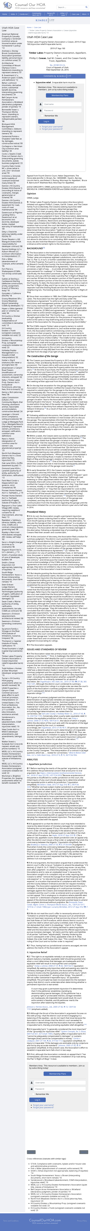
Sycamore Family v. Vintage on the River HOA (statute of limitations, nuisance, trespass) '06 (11, 633)
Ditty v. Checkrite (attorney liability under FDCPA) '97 (12, 234)
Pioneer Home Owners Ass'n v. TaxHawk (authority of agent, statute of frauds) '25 (12, 499)
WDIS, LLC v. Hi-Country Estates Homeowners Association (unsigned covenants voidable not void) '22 (12, 768)
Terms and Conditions (11, 1221)
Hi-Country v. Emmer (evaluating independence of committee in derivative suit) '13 (12, 320)
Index (13, 14)
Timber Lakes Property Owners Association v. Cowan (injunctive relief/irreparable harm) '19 (12, 661)
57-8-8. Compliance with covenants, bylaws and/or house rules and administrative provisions (58, 1165)
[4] (45, 408)
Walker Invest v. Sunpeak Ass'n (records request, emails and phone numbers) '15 (12, 745)
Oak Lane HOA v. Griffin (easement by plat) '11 (12, 464)
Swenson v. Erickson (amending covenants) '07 (12, 623)
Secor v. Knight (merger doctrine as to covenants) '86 (12, 544)
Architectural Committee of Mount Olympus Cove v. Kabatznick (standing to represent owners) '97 (12, 68)
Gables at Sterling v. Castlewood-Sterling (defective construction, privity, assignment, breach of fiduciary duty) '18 (12, 285)
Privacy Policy (82, 1221)
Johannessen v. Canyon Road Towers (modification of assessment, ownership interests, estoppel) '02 (12, 372)
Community (36, 14)
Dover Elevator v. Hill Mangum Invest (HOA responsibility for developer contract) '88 (12, 242)
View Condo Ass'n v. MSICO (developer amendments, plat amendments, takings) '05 (12, 734)
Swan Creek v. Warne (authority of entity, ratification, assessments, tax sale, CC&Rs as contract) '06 (12, 606)
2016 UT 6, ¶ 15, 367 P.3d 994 (56, 753)
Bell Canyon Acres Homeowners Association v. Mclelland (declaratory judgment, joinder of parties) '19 (12, 102)
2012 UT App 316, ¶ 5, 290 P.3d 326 (53, 785)
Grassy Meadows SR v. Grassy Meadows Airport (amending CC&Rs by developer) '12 (12, 302)
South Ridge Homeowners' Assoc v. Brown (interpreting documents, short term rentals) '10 (12, 577)
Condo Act (24, 14)
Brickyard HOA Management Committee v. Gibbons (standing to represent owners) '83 (12, 129)
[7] (74, 465)
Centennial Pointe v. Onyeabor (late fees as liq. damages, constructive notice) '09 (12, 140)
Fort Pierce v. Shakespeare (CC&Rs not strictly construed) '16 (12, 272)
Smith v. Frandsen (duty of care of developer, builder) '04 (12, 557)
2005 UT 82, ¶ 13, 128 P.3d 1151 (51, 1008)
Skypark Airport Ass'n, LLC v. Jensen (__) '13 (11, 551)
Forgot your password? (52, 129)
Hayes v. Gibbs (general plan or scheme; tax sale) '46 (12, 310)
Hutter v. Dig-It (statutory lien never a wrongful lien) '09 (11, 362)
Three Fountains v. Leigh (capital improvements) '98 (12, 650)
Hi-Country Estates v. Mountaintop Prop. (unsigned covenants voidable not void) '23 (12, 343)
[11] (48, 655)
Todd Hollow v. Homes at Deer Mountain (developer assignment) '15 (12, 671)
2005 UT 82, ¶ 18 (70, 1045)
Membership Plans (60, 95)
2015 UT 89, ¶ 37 (53, 727)
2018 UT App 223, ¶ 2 (64, 835)
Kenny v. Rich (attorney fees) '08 (12, 393)
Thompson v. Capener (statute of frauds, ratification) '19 (11, 643)
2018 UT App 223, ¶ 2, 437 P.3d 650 (54, 774)
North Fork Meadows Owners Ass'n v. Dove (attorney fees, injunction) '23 (11, 456)
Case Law (75, 14)
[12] (43, 693)
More (84, 14)
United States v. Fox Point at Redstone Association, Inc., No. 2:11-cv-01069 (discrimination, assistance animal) (11, 708)
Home (4, 14)
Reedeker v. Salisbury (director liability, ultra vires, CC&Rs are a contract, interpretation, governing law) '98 (12, 525)
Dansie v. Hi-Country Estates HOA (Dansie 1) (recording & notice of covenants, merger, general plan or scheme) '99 (12, 192)
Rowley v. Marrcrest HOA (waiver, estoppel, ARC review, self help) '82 (12, 535)
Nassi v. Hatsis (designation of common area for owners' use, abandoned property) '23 (11, 444)
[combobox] (69, 7)
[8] (65, 495)
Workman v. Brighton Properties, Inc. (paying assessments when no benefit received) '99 (12, 779)
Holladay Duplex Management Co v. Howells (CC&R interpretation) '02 (10, 353)
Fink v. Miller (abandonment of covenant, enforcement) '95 (12, 262)
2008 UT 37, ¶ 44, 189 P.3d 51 (54, 966)
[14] (85, 1024)
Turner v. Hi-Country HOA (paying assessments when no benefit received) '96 (12, 681)
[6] (51, 461)
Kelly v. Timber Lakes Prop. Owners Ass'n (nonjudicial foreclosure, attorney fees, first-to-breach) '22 (12, 384)
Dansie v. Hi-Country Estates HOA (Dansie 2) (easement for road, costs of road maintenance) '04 (12, 205)
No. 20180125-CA (57, 65)
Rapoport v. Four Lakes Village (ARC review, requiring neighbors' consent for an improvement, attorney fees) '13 (12, 511)
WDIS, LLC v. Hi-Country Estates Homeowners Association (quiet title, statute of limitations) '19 (12, 756)
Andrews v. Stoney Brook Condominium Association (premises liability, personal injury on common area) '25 (12, 55)
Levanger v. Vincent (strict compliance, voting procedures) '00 (12, 416)
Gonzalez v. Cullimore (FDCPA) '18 (11, 294)
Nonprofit (51, 14)
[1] (44, 248)
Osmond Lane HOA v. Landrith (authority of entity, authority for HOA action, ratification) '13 (12, 473)
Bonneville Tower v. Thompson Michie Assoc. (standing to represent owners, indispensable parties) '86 (11, 115)
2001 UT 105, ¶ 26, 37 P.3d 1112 (54, 1039)
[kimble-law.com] (45, 20)
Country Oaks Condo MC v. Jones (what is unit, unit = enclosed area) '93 (11, 169)
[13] (77, 739)
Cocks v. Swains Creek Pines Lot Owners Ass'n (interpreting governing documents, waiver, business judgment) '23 (12, 158)
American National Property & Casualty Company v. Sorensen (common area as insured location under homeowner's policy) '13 (12, 41)
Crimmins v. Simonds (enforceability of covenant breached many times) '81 (11, 179)
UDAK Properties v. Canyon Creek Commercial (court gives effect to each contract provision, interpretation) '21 (10, 694)
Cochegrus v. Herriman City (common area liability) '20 (12, 148)
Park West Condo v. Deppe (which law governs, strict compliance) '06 (10, 484)
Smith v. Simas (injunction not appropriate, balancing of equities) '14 (12, 566)
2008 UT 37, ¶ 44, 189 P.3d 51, (52, 719)
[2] (33, 369)
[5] (81, 438)
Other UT (64, 14)
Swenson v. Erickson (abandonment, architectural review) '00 (12, 616)
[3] (77, 372)
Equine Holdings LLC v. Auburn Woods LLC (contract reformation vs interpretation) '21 (12, 252)
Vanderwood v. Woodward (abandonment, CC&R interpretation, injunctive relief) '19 (11, 722)
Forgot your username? (52, 126)
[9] (64, 550)
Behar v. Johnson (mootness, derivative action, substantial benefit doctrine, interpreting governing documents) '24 (12, 89)
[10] (28, 587)
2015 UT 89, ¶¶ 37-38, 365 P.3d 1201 (57, 682)
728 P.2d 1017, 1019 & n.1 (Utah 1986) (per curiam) (56, 904)
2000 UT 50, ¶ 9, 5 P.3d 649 (51, 844)
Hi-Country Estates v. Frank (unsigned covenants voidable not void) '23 (11, 331)
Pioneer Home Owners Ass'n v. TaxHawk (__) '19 (12, 491)
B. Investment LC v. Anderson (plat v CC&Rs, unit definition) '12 (12, 77)
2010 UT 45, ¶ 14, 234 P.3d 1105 (56, 714)
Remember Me (51, 116)
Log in (46, 121)
